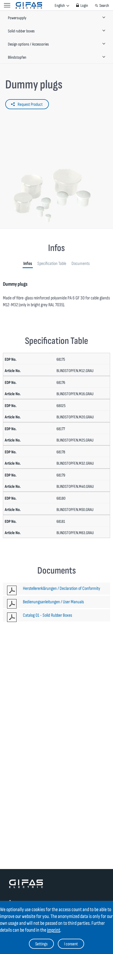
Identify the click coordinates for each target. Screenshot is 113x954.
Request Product (30, 104)
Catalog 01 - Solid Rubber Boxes (47, 615)
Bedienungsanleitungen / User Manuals (53, 602)
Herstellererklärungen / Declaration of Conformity (61, 588)
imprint (53, 930)
